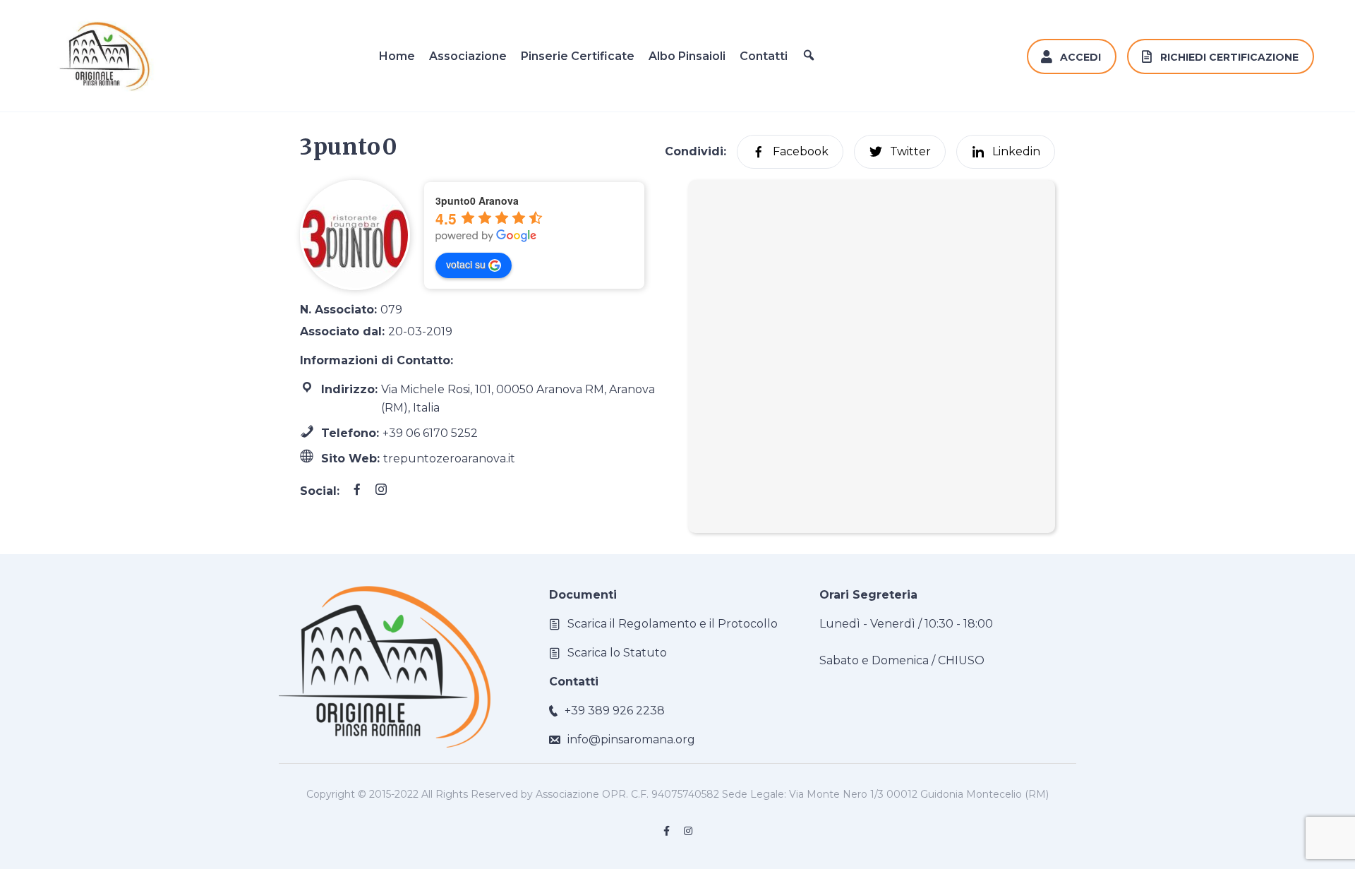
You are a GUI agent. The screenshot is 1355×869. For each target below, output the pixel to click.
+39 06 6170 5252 (430, 433)
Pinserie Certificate (577, 56)
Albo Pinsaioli (687, 56)
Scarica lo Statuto (617, 652)
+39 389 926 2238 (615, 710)
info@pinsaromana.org (631, 739)
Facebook (801, 151)
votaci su (466, 264)
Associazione (468, 56)
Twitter (910, 151)
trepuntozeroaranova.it (449, 458)
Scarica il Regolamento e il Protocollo (672, 623)
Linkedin (1016, 151)
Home (397, 56)
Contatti (764, 56)
